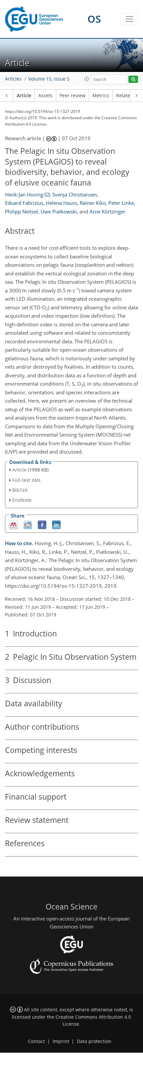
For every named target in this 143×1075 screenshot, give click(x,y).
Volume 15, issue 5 (49, 79)
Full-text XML (26, 480)
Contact (36, 1041)
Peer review (72, 96)
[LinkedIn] (56, 525)
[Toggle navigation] (129, 19)
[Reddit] (27, 525)
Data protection (94, 1041)
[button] (86, 79)
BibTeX (20, 490)
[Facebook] (42, 525)
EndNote (22, 500)
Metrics (100, 96)
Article (24, 96)
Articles (13, 79)
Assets (45, 96)
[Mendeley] (13, 525)
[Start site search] (133, 79)
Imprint (61, 1041)
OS (94, 19)
